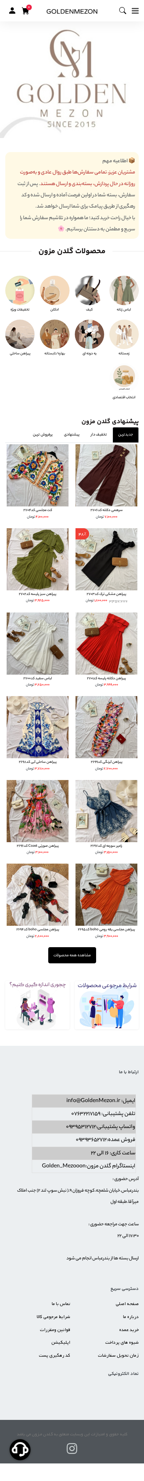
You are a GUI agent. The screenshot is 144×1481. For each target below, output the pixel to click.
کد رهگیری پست (54, 1355)
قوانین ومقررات (55, 1329)
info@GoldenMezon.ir (93, 1101)
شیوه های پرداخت (122, 1342)
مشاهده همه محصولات (72, 955)
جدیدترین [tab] (125, 435)
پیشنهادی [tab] (72, 435)
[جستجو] (125, 11)
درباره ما (131, 1317)
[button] (12, 10)
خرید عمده (129, 1329)
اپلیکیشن (60, 1342)
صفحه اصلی (127, 1304)
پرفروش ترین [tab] (43, 435)
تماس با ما (61, 1304)
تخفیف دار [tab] (99, 435)
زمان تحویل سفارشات (118, 1355)
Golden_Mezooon (64, 1166)
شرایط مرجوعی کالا (53, 1317)
